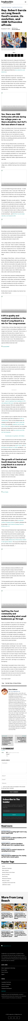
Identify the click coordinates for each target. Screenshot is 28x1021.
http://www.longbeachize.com (14, 691)
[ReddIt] (15, 55)
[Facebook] (6, 55)
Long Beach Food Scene (17, 7)
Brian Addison (16, 29)
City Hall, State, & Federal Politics (13, 683)
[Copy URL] (21, 55)
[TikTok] (14, 731)
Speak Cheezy (19, 445)
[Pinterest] (12, 55)
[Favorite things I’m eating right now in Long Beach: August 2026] (7, 907)
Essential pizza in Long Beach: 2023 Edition (14, 435)
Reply (7, 755)
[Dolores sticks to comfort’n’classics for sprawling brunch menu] (20, 925)
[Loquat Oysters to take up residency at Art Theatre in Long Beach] (20, 907)
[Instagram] (11, 731)
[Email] (18, 55)
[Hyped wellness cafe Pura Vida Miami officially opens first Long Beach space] (7, 925)
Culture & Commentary (6, 7)
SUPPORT (3, 991)
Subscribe (14, 814)
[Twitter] (9, 55)
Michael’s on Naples (13, 447)
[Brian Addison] (4, 710)
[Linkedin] (13, 731)
